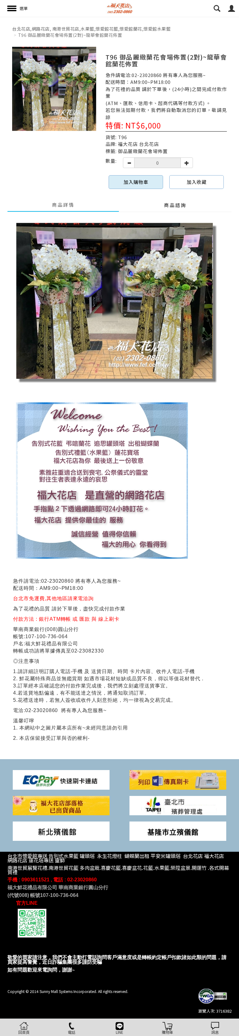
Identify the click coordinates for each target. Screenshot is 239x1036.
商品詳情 (63, 204)
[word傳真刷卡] (177, 779)
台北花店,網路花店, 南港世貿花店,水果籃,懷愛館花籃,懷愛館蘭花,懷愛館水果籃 (91, 29)
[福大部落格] (61, 805)
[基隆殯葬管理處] (177, 830)
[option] (54, 89)
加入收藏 (197, 182)
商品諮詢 (175, 205)
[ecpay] (61, 779)
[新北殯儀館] (61, 830)
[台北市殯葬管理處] (177, 805)
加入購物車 (136, 182)
